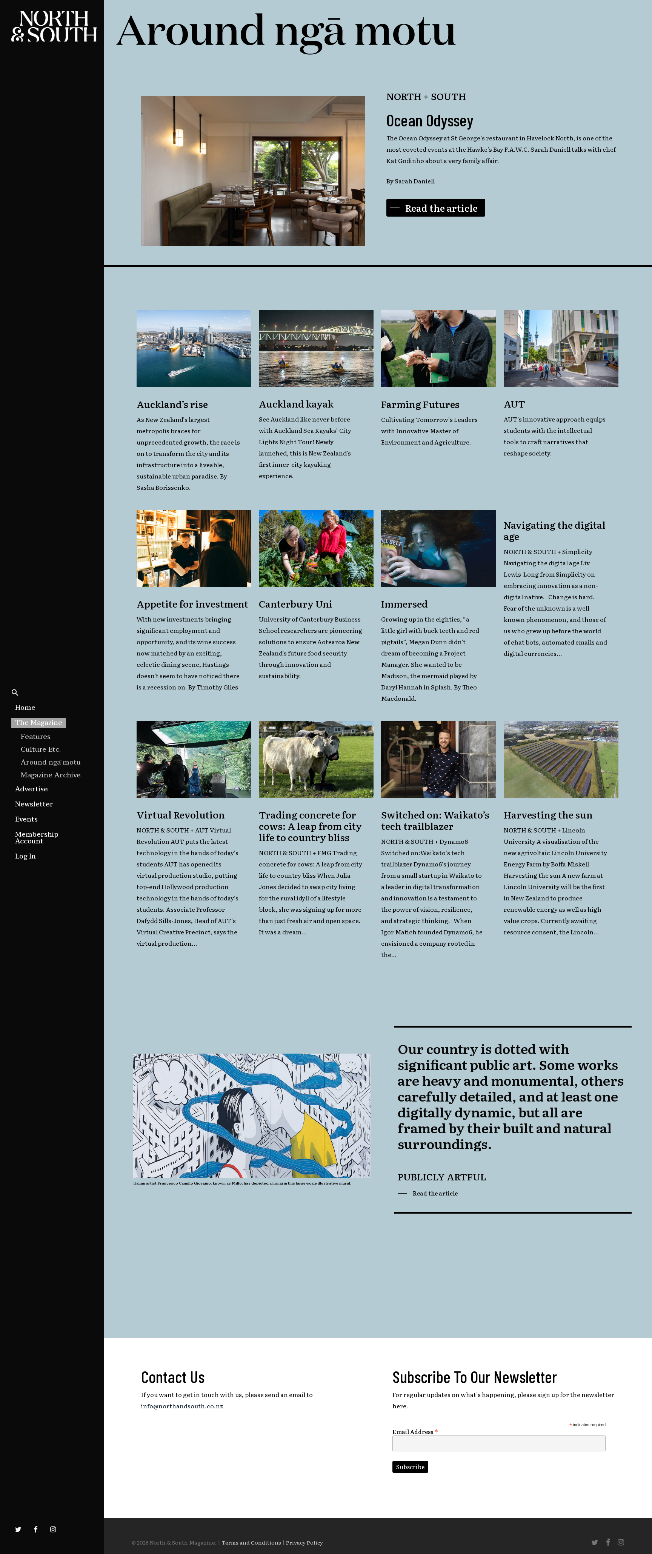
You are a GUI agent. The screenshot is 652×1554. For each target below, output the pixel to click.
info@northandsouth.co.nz (182, 1405)
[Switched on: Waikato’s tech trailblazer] (438, 760)
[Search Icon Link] (15, 693)
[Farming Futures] (438, 349)
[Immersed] (438, 549)
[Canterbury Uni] (316, 549)
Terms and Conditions (251, 1542)
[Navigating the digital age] (561, 589)
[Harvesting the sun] (561, 760)
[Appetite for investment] (194, 549)
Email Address (415, 1431)
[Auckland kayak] (316, 349)
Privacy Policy (304, 1542)
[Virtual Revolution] (194, 760)
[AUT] (561, 349)
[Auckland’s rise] (194, 349)
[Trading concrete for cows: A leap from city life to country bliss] (316, 760)
